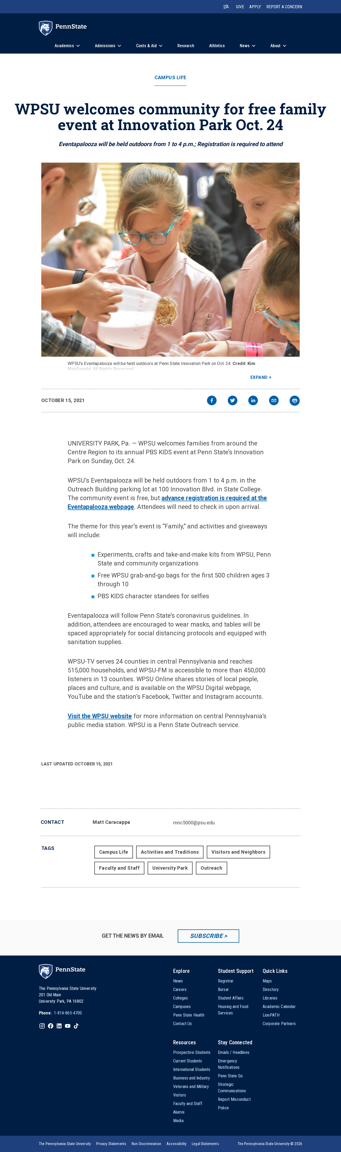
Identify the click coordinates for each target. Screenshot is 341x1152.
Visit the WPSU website (100, 716)
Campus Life (170, 77)
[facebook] (212, 401)
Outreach (211, 868)
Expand (259, 377)
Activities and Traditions (170, 852)
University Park (170, 868)
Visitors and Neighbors (238, 852)
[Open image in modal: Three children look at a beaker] (170, 260)
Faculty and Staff (119, 868)
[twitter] (232, 401)
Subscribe (206, 936)
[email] (274, 401)
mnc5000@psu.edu (194, 822)
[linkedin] (253, 401)
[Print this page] (295, 401)
